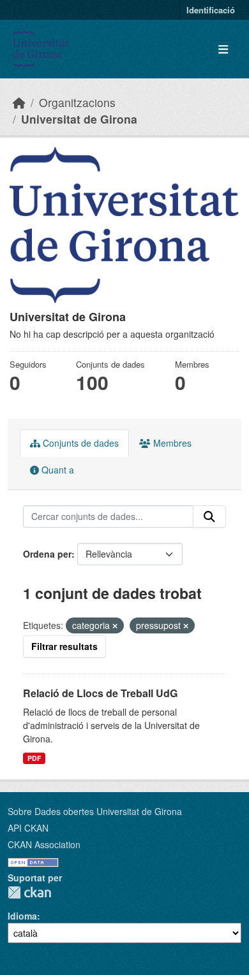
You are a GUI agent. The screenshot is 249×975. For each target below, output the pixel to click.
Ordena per (47, 553)
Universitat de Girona (79, 119)
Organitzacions (77, 102)
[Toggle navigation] (223, 49)
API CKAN (28, 827)
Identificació (210, 10)
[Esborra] (114, 626)
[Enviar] (209, 516)
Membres (171, 443)
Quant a (56, 469)
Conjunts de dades (79, 443)
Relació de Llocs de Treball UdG (100, 693)
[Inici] (19, 102)
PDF (34, 758)
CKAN (29, 892)
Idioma (22, 915)
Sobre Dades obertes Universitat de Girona (95, 811)
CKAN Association (44, 844)
